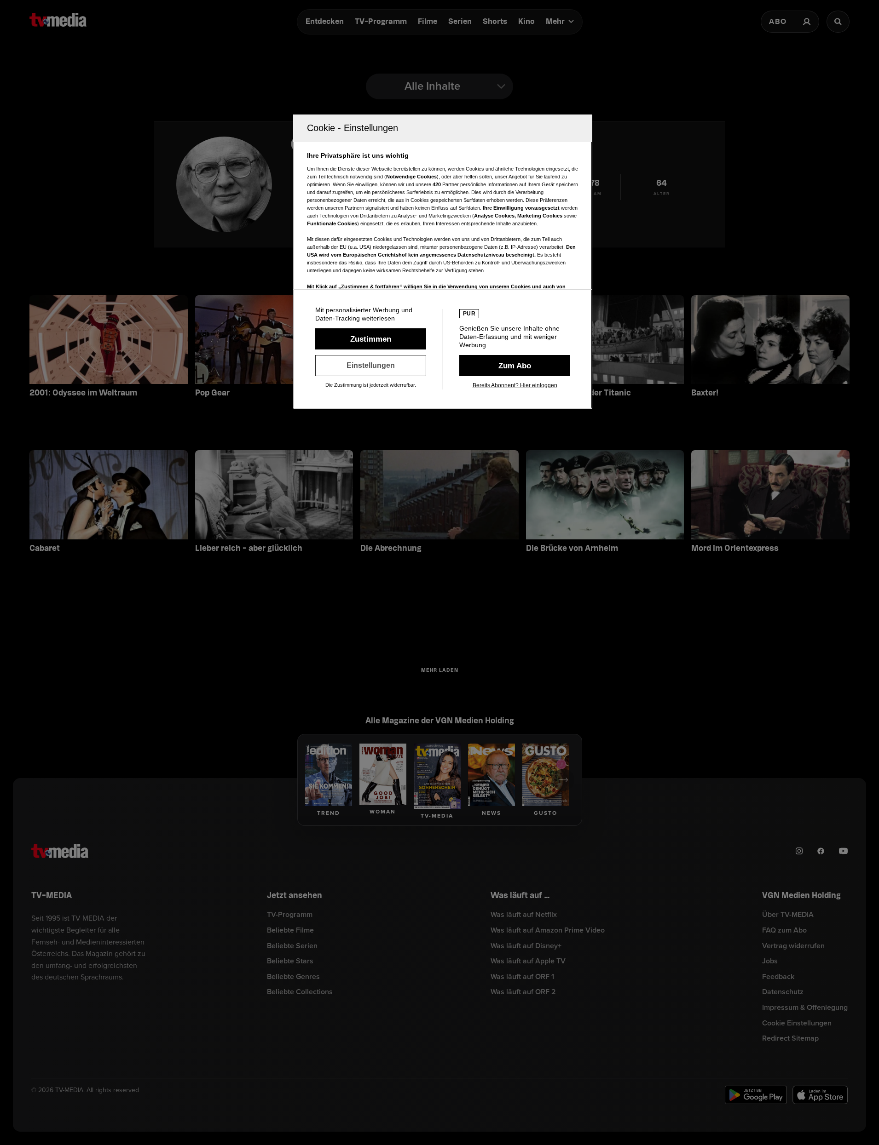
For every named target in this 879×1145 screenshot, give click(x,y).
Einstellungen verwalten (370, 365)
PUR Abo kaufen (514, 365)
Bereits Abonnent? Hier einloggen (515, 385)
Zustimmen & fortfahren (370, 338)
